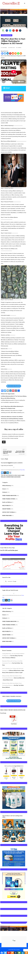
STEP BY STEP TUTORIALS (8, 512)
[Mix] (15, 53)
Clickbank (4, 492)
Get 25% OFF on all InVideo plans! (9, 550)
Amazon (4, 488)
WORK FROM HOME (7, 515)
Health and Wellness (7, 502)
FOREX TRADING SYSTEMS (8, 498)
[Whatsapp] (18, 53)
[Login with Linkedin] (7, 473)
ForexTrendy (3, 713)
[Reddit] (13, 53)
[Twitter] (5, 53)
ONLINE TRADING (6, 508)
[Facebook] (2, 53)
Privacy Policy (22, 469)
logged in (10, 462)
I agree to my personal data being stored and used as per (13, 469)
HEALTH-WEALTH (6, 505)
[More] (21, 53)
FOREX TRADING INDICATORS (9, 495)
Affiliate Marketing (6, 35)
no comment (18, 47)
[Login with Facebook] (2, 473)
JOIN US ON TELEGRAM (14, 386)
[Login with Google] (10, 473)
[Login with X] (5, 473)
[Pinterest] (10, 53)
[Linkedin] (7, 53)
